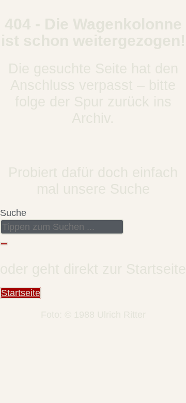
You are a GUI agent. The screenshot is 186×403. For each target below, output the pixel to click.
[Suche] (4, 243)
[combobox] (62, 227)
